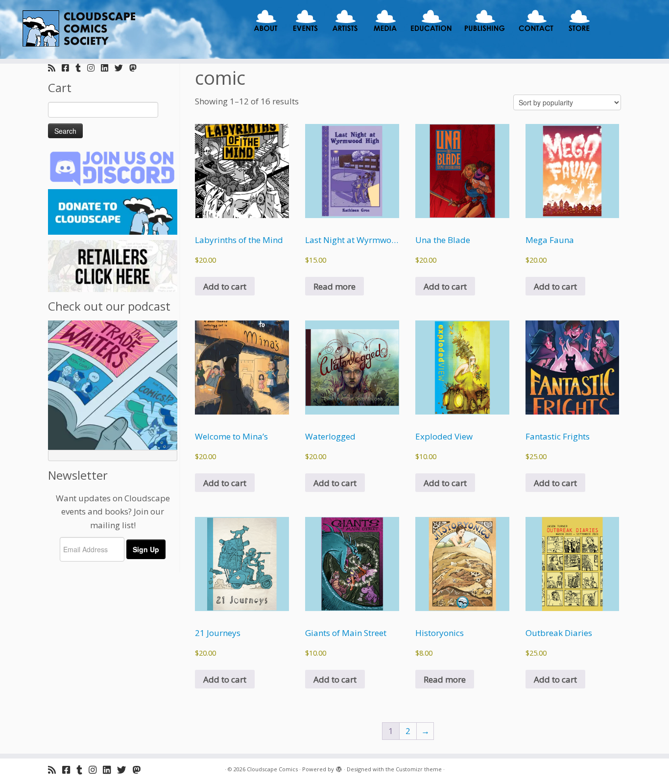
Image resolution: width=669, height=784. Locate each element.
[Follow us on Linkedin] (108, 67)
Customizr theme (419, 769)
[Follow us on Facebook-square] (68, 67)
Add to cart (224, 286)
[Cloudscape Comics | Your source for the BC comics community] (77, 29)
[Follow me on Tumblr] (81, 67)
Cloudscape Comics (272, 769)
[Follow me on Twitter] (122, 67)
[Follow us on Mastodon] (136, 67)
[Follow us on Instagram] (94, 67)
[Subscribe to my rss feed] (55, 67)
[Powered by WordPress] (338, 767)
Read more (334, 286)
